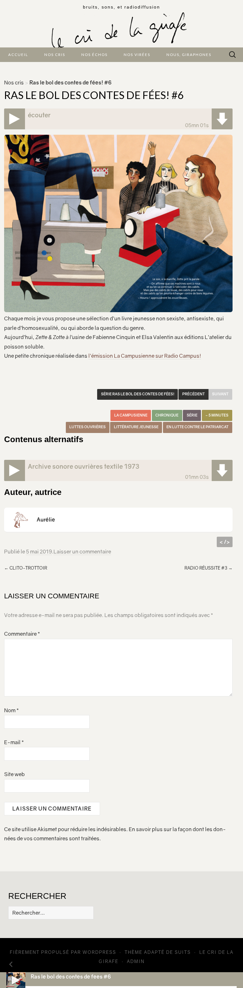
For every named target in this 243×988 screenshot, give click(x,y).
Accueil (18, 54)
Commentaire (22, 634)
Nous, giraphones (188, 54)
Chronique (166, 415)
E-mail (14, 742)
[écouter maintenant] (14, 119)
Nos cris (54, 54)
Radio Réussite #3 (208, 568)
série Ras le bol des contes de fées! (137, 394)
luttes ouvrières (87, 427)
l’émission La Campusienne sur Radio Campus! (144, 356)
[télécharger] (222, 119)
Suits (183, 952)
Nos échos (94, 54)
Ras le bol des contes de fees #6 (71, 976)
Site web (14, 774)
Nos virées (137, 54)
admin (136, 961)
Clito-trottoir (25, 568)
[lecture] (15, 980)
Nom (11, 710)
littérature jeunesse (136, 427)
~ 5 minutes (216, 415)
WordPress (99, 952)
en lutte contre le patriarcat (197, 427)
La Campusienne (130, 415)
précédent (193, 394)
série (192, 415)
